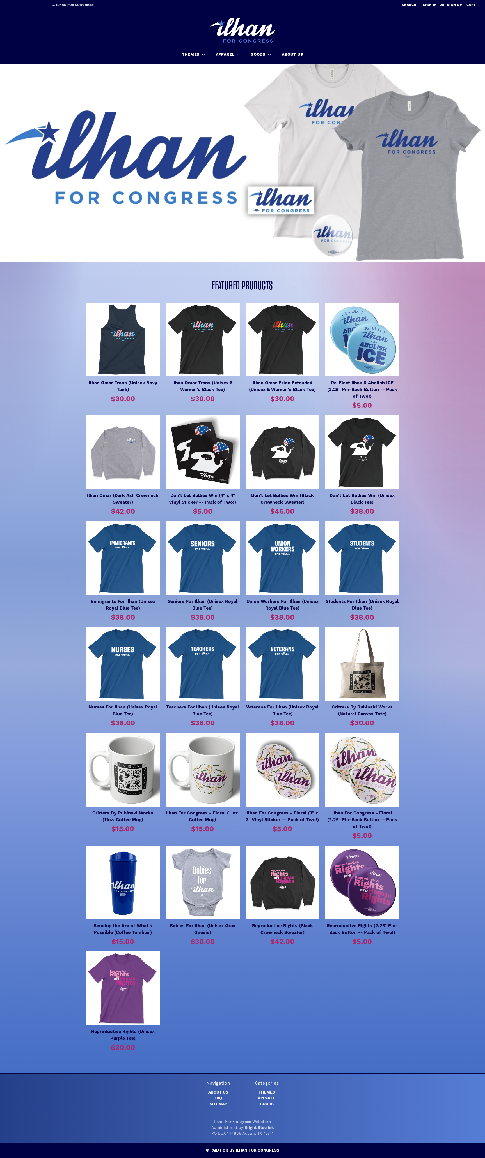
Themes (266, 1092)
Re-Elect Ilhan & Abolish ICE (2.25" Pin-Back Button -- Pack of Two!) (362, 389)
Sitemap (218, 1104)
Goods (267, 1104)
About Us (218, 1092)
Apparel (266, 1098)
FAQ (218, 1098)
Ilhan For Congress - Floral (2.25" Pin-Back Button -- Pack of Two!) (362, 819)
